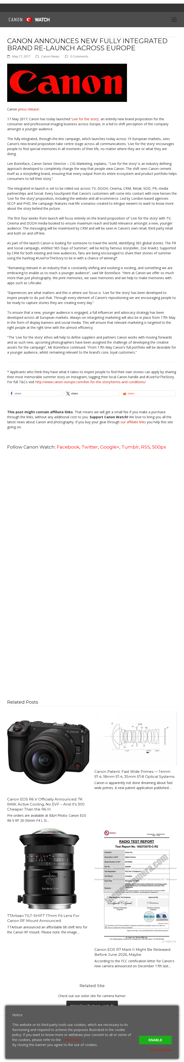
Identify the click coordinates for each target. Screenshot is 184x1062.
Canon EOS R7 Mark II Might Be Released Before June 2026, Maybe (132, 952)
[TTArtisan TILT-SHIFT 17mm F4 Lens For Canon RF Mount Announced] (48, 868)
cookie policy (72, 1039)
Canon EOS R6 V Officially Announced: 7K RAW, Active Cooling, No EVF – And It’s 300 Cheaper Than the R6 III (46, 804)
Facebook (68, 447)
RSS (145, 447)
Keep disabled (161, 1049)
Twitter (89, 447)
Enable (155, 1040)
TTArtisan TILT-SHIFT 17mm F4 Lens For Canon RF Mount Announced (43, 918)
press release (28, 109)
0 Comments (79, 56)
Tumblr (130, 447)
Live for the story (85, 119)
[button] (174, 19)
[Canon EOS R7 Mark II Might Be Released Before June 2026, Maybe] (135, 885)
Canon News (50, 56)
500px (159, 447)
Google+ (109, 447)
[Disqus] (92, 514)
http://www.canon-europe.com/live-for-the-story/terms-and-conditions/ (90, 382)
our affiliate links (133, 422)
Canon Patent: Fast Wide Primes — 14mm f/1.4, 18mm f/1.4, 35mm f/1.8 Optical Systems (134, 774)
